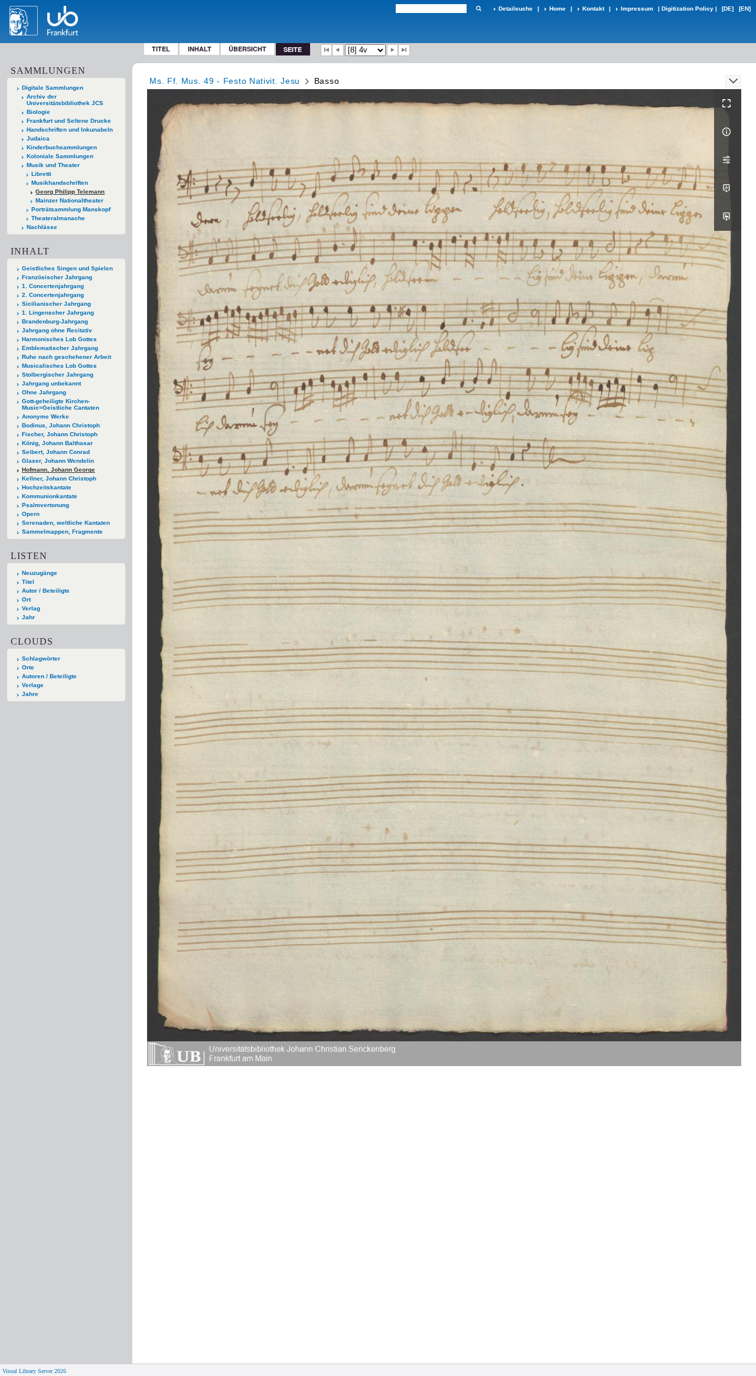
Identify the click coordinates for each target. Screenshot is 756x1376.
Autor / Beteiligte (46, 590)
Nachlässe (42, 227)
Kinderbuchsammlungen (62, 147)
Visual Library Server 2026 (34, 1371)
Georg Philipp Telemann (70, 191)
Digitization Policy (687, 8)
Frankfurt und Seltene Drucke (69, 120)
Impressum (637, 8)
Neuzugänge (39, 573)
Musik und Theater (53, 165)
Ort (26, 599)
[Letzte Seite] (404, 50)
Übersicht (247, 48)
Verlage (33, 685)
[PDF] (727, 188)
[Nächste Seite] (393, 50)
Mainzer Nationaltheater (69, 200)
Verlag (31, 608)
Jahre (30, 694)
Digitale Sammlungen (52, 87)
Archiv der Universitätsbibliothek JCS (65, 99)
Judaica (38, 138)
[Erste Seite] (327, 50)
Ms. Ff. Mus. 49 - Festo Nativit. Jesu (224, 81)
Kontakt (593, 8)
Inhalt (199, 48)
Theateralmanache (58, 218)
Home (557, 8)
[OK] (478, 9)
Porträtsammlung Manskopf (70, 209)
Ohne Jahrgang (44, 392)
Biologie (38, 112)
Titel (161, 48)
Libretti (41, 174)
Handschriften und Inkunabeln (70, 129)
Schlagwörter (41, 658)
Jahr (28, 617)
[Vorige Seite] (338, 50)
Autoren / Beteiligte (49, 676)
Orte (28, 667)
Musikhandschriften (59, 182)
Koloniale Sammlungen (60, 156)
